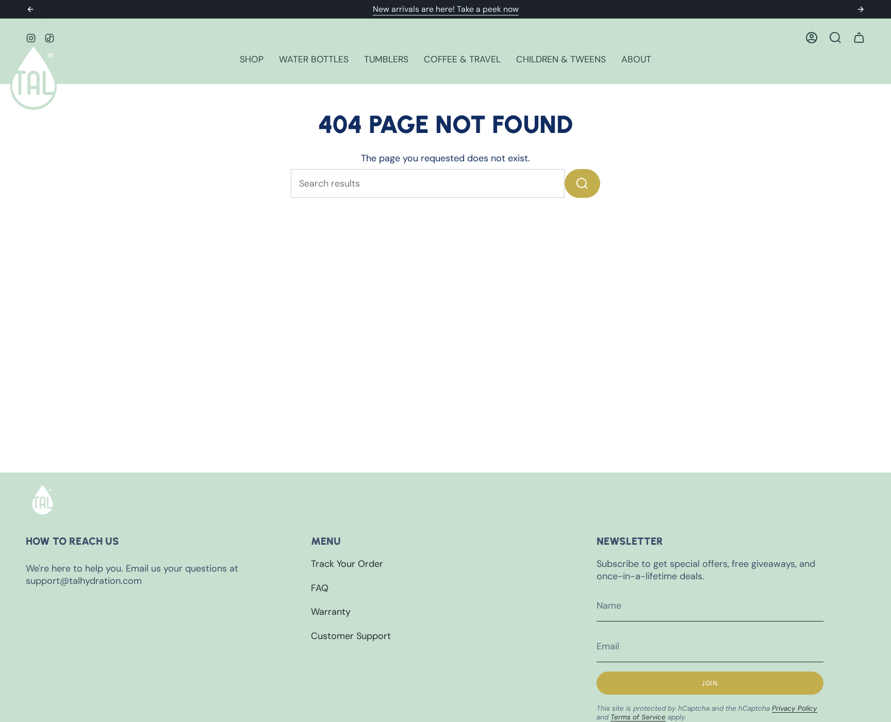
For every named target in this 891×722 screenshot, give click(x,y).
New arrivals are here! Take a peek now (446, 9)
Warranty (331, 612)
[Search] (582, 183)
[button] (251, 60)
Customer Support (351, 636)
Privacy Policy (794, 708)
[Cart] (859, 37)
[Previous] (30, 9)
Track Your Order (347, 564)
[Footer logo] (42, 499)
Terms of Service (638, 717)
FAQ (319, 588)
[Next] (860, 9)
